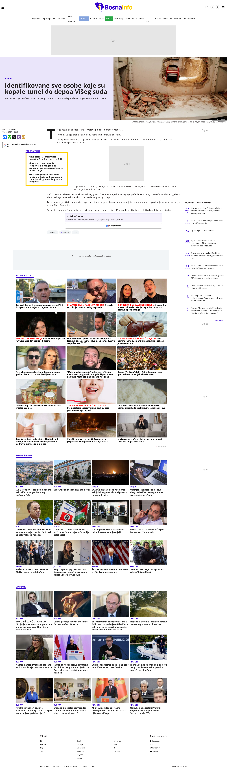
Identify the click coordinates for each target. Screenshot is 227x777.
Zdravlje (84, 19)
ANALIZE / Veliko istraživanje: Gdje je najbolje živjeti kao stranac (207, 267)
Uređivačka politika (88, 766)
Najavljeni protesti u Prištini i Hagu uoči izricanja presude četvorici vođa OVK (145, 711)
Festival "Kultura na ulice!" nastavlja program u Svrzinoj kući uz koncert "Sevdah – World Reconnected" (206, 311)
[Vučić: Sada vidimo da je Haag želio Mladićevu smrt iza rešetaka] (110, 647)
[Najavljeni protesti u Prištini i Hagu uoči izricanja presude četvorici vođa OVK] (148, 690)
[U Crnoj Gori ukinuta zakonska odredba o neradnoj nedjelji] (110, 512)
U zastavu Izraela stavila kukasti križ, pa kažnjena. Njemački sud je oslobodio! (71, 532)
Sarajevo (130, 19)
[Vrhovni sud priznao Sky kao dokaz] (72, 472)
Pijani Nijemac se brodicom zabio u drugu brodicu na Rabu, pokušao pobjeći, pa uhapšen (148, 667)
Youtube (155, 751)
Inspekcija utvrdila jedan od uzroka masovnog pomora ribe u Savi (148, 623)
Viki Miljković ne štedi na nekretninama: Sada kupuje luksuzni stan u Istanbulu (207, 298)
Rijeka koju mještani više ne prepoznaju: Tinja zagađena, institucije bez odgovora (203, 243)
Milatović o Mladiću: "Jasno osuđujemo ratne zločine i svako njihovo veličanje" (109, 711)
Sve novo (219, 320)
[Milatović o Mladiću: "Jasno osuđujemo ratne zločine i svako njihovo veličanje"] (110, 690)
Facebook (156, 741)
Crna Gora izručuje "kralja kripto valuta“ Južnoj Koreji (147, 570)
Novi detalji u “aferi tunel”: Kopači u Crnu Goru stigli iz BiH (45, 158)
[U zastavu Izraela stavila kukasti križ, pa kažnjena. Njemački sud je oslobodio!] (72, 512)
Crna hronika (71, 18)
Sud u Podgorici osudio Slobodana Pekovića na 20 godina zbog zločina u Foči (33, 492)
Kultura (157, 19)
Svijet (101, 19)
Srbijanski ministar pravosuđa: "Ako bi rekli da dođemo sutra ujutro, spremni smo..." (70, 711)
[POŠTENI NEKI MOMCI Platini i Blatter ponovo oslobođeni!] (34, 552)
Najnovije (46, 19)
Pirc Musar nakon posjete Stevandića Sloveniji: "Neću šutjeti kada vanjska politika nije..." (34, 711)
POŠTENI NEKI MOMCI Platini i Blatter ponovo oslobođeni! (32, 570)
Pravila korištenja (70, 766)
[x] (212, 7)
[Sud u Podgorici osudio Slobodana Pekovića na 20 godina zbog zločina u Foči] (34, 472)
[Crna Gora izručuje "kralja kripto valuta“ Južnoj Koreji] (148, 552)
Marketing (56, 766)
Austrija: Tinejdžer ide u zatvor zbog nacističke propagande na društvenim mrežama (146, 492)
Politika (61, 19)
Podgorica (65, 232)
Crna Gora (53, 232)
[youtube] (223, 7)
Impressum (44, 766)
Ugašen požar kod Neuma (202, 230)
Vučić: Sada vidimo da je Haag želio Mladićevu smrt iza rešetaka (110, 666)
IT (171, 19)
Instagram (156, 748)
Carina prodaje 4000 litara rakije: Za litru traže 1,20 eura (71, 623)
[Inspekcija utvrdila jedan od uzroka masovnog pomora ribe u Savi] (148, 604)
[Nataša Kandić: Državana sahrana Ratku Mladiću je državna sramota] (34, 647)
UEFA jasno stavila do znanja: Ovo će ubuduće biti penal (207, 286)
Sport (109, 19)
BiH (54, 19)
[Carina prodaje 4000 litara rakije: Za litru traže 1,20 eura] (72, 604)
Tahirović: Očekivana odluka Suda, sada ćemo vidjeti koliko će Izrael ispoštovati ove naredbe (34, 532)
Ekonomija (119, 19)
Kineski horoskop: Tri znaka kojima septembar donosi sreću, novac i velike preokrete (206, 211)
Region (93, 19)
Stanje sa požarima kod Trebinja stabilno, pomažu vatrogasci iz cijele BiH (207, 256)
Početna (36, 19)
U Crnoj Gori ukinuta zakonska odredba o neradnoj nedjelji (108, 531)
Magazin (140, 19)
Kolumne (178, 19)
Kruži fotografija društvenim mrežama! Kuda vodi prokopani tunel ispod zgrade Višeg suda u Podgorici (45, 178)
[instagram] (217, 7)
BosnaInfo (11, 129)
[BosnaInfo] (113, 7)
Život (165, 19)
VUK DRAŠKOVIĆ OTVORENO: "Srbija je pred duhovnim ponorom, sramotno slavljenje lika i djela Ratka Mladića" (34, 625)
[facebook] (207, 7)
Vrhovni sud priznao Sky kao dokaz (72, 489)
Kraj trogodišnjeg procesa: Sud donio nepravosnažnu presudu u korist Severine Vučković (70, 572)
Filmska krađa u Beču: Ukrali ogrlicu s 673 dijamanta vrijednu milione (207, 276)
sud (76, 232)
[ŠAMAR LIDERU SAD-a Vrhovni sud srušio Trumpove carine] (110, 552)
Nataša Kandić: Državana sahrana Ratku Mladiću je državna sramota (34, 666)
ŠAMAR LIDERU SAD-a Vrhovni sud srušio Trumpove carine (110, 570)
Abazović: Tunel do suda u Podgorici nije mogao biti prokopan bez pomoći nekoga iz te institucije (46, 167)
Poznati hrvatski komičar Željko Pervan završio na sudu (147, 531)
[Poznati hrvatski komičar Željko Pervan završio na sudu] (148, 512)
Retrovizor (189, 19)
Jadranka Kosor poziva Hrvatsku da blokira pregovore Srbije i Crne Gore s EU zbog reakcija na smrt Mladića (71, 668)
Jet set (147, 18)
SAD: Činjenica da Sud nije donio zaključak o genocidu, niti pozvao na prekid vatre (109, 492)
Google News (115, 225)
